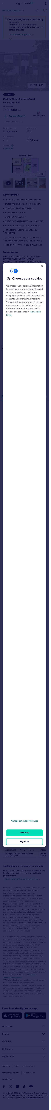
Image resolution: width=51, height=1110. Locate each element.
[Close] (42, 266)
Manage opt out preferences (24, 821)
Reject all (24, 841)
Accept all (24, 832)
